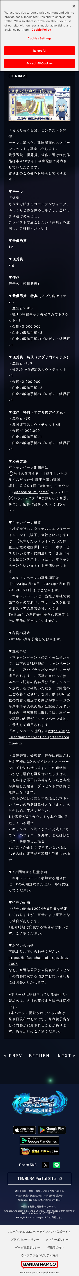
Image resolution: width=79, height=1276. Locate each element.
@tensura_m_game (31, 492)
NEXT (65, 1056)
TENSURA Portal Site (37, 1178)
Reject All (39, 50)
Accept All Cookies (39, 63)
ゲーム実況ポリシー (28, 1247)
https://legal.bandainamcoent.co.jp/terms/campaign (39, 737)
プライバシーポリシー (25, 1239)
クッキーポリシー (57, 1239)
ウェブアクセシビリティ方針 (39, 1255)
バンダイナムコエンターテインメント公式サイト (39, 1231)
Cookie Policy (41, 29)
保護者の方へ (55, 1247)
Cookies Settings (39, 38)
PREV (15, 1056)
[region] (39, 35)
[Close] (74, 6)
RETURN (39, 1056)
